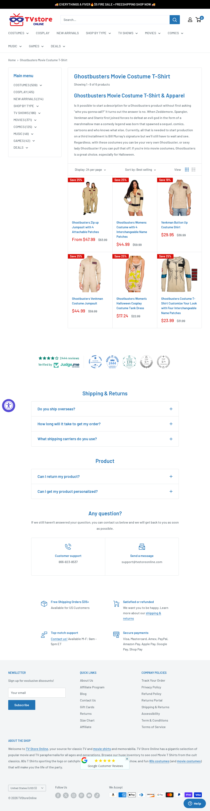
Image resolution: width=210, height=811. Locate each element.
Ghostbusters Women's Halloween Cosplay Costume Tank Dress (131, 303)
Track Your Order (153, 680)
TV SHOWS (125, 33)
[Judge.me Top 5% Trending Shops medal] (163, 361)
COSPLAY (42, 33)
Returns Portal (152, 700)
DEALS (56, 46)
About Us (86, 680)
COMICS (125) (23, 127)
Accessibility (151, 713)
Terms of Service (154, 727)
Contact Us (88, 700)
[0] (198, 19)
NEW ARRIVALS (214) (28, 99)
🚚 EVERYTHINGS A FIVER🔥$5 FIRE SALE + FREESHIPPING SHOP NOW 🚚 (105, 4)
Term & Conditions (155, 720)
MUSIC (12, 46)
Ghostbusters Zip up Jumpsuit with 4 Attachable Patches (85, 227)
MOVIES (150, 33)
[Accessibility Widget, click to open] (8, 405)
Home (12, 60)
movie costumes (189, 761)
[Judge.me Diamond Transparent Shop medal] (95, 361)
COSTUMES (16, 33)
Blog (83, 694)
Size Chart (87, 720)
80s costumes (159, 761)
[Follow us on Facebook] (58, 795)
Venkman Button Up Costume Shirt (174, 225)
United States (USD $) (23, 788)
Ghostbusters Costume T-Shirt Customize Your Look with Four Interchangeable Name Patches (179, 306)
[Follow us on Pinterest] (81, 795)
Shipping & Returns (155, 707)
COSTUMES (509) (26, 85)
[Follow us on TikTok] (97, 795)
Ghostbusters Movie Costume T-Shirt (43, 60)
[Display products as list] (193, 169)
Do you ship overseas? (56, 408)
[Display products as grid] (187, 169)
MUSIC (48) (21, 134)
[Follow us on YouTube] (89, 795)
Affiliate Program (92, 687)
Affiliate (85, 727)
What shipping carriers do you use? (67, 438)
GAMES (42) (22, 141)
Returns (86, 713)
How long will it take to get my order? (69, 423)
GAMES (34, 46)
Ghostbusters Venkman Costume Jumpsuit (87, 301)
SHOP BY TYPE (96, 33)
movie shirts (102, 749)
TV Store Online (37, 749)
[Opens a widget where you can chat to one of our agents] (194, 804)
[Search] (175, 19)
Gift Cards (87, 707)
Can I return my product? (59, 476)
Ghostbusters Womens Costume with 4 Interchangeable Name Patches (131, 230)
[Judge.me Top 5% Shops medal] (146, 361)
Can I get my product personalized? (68, 491)
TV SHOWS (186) (25, 113)
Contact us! (59, 639)
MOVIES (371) (23, 120)
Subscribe (21, 705)
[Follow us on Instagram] (73, 795)
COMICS (173, 33)
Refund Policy (151, 694)
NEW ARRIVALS (68, 33)
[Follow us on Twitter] (66, 795)
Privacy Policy (151, 687)
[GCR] (84, 760)
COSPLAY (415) (24, 92)
